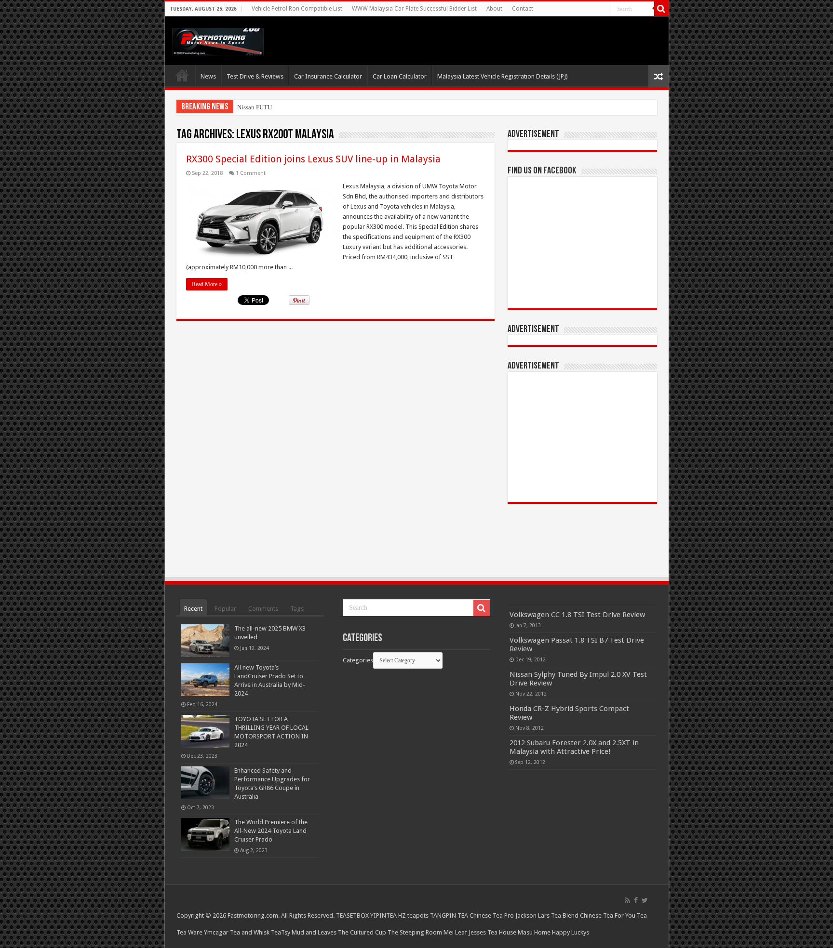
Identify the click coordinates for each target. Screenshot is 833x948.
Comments (263, 608)
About (494, 8)
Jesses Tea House (492, 932)
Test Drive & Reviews (255, 76)
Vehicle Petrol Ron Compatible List (297, 8)
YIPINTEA (383, 915)
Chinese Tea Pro (492, 915)
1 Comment (251, 173)
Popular (225, 608)
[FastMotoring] (218, 40)
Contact (522, 8)
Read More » (207, 284)
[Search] (661, 8)
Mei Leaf (455, 932)
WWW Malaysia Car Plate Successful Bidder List (414, 8)
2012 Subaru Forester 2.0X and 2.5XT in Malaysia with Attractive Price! (574, 747)
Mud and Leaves (314, 932)
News (208, 76)
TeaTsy (280, 932)
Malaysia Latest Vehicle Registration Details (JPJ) (502, 76)
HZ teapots (413, 915)
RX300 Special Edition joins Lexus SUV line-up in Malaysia (313, 159)
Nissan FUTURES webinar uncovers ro (287, 107)
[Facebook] (636, 900)
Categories (358, 660)
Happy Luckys (570, 932)
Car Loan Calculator (400, 76)
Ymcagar (216, 932)
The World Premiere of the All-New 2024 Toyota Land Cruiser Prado (271, 830)
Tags (297, 608)
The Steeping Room (415, 932)
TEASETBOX (352, 915)
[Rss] (627, 900)
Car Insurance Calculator (328, 76)
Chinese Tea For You (607, 915)
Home (182, 75)
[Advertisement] (582, 437)
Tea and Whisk (249, 932)
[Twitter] (645, 900)
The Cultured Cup (362, 932)
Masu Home (534, 932)
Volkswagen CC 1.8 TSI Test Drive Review (577, 614)
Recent (193, 608)
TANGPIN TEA (449, 915)
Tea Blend (564, 915)
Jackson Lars (532, 915)
